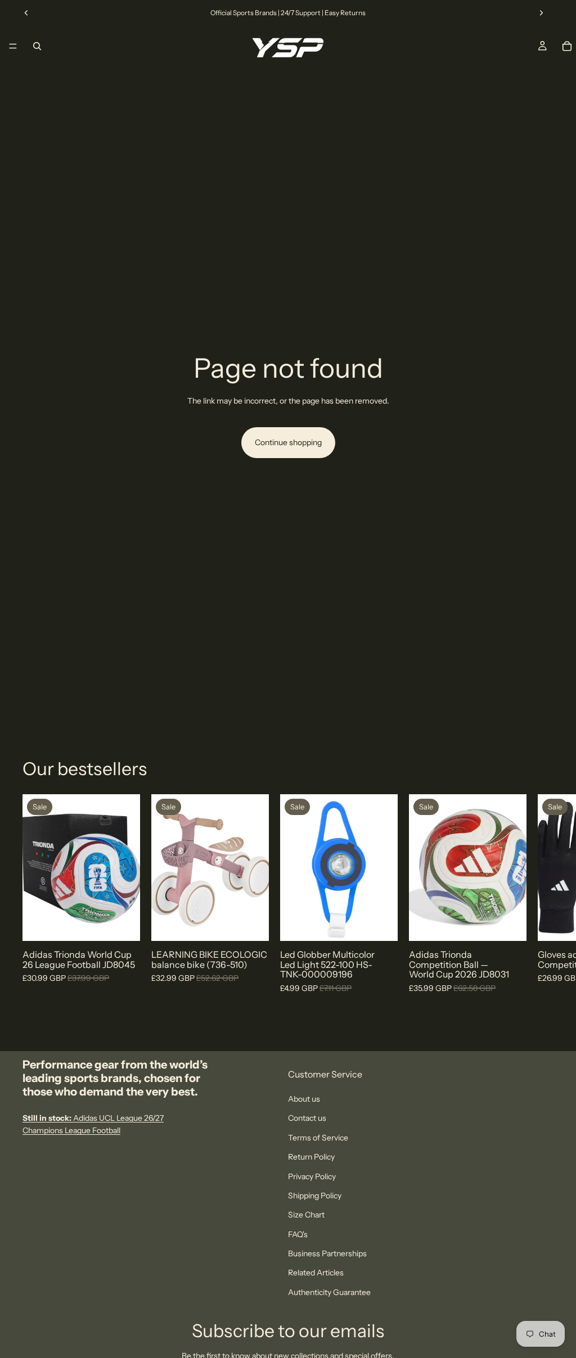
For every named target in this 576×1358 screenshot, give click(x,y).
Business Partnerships (327, 1253)
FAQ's (298, 1234)
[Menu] (13, 46)
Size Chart (306, 1215)
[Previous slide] (26, 13)
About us (304, 1099)
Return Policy (311, 1157)
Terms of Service (318, 1137)
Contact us (307, 1118)
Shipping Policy (314, 1195)
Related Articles (316, 1273)
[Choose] (122, 924)
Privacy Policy (312, 1176)
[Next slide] (541, 13)
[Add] (251, 924)
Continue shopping (288, 442)
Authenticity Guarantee (329, 1292)
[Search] (37, 46)
